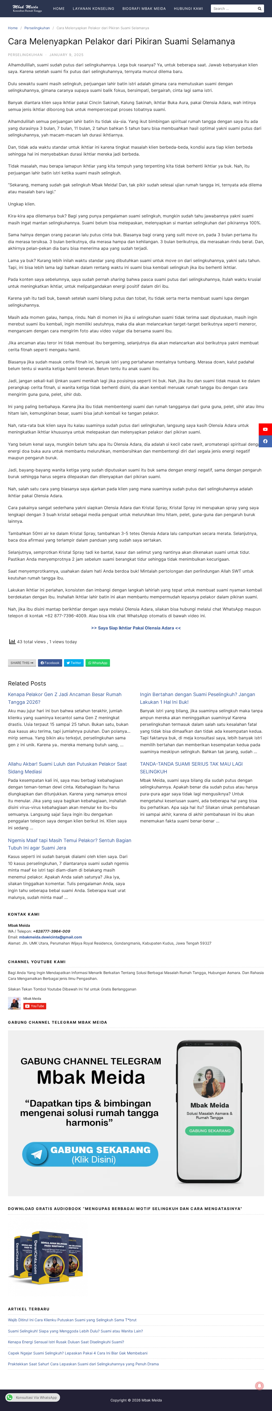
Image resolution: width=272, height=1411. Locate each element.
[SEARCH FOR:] (237, 8)
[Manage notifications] (259, 1386)
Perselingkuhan (37, 28)
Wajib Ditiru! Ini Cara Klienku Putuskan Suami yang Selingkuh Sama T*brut (72, 1320)
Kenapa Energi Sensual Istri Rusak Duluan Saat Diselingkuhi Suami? (66, 1342)
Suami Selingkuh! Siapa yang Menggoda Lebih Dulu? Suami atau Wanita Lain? (75, 1331)
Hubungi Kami (188, 8)
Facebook (52, 663)
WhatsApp (99, 663)
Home (59, 8)
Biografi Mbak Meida (144, 8)
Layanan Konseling (93, 8)
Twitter (75, 663)
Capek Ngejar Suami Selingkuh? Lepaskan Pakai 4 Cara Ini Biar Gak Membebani (77, 1353)
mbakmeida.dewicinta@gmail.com (50, 937)
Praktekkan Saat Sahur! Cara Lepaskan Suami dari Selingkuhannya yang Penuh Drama (83, 1364)
